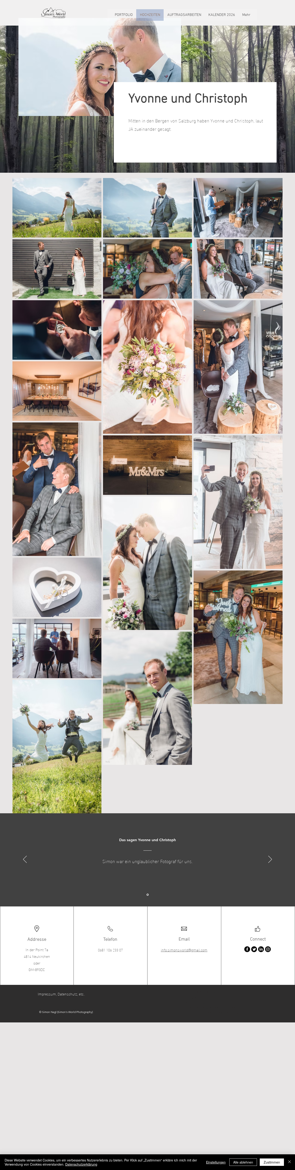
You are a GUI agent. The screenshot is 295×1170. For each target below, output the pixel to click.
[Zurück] (25, 860)
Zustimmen (272, 1162)
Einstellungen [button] (216, 1162)
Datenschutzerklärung (81, 1164)
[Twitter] (254, 949)
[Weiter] (270, 860)
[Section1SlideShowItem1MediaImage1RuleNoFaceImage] (148, 895)
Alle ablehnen (243, 1162)
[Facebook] (247, 949)
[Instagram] (268, 949)
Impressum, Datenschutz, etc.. (61, 993)
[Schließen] (289, 1162)
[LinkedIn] (261, 949)
